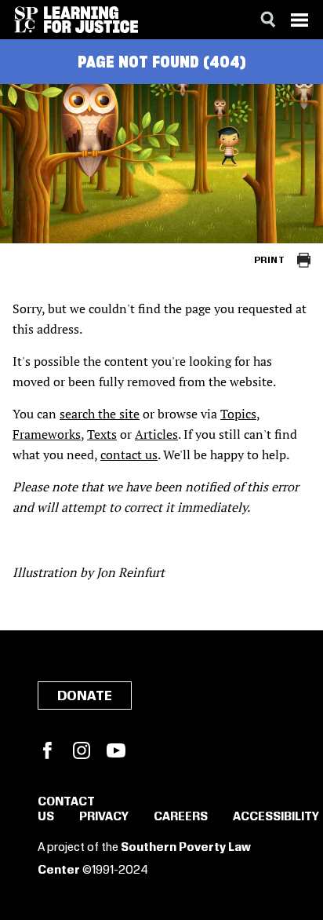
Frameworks (47, 434)
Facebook (47, 750)
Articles (156, 434)
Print (269, 260)
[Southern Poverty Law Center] (26, 19)
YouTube (116, 750)
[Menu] (299, 19)
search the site (100, 413)
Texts (102, 434)
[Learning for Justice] (91, 19)
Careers (181, 817)
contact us (129, 454)
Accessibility (276, 817)
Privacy (104, 817)
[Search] (268, 19)
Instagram (81, 750)
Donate (84, 696)
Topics (238, 413)
